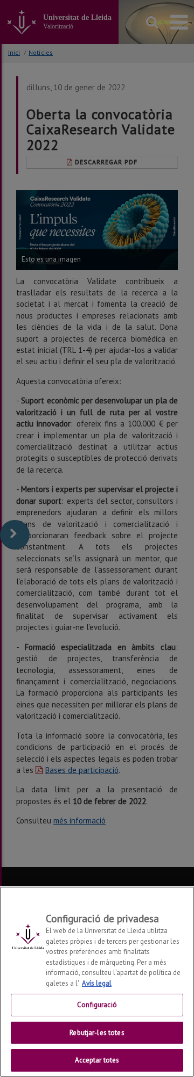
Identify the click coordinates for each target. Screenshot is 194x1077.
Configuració (97, 1004)
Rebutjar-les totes (97, 1032)
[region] (97, 981)
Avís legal (97, 983)
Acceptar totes (97, 1060)
